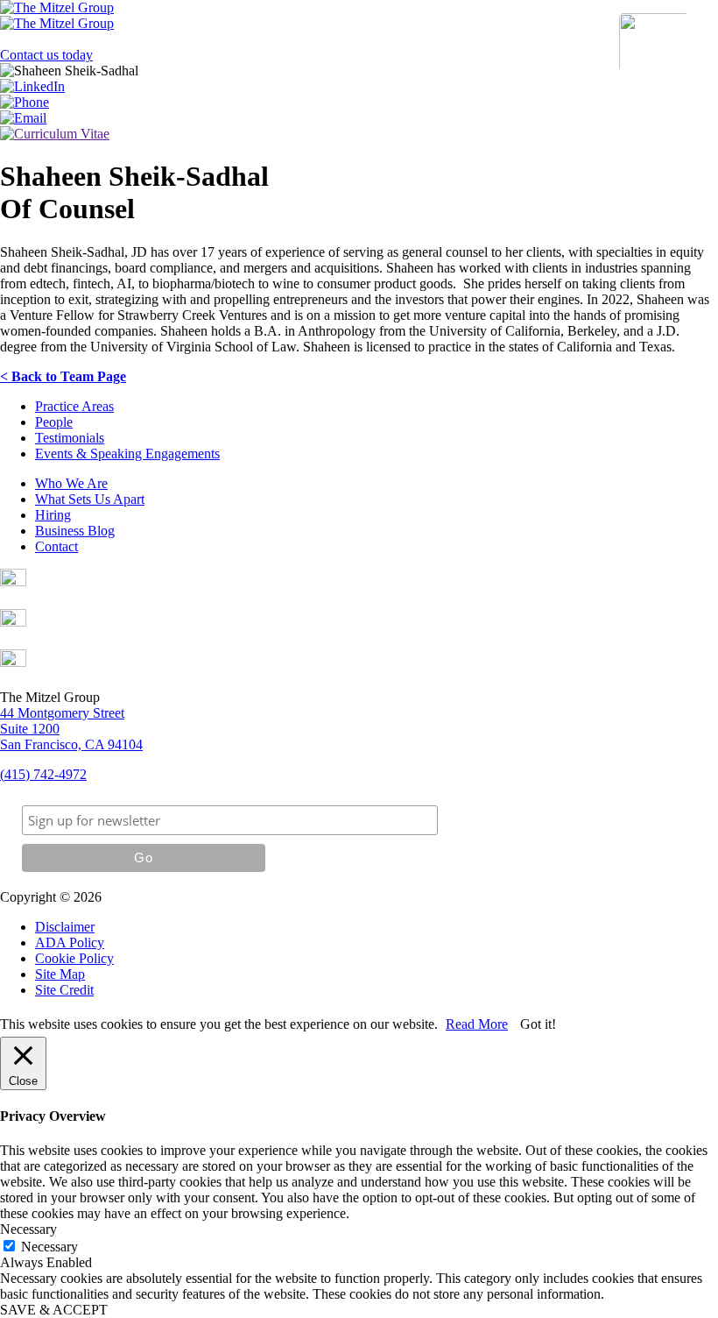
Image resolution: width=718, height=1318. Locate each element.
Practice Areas (74, 406)
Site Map (60, 974)
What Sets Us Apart (89, 499)
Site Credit (64, 989)
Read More (477, 1024)
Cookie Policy (74, 958)
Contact (56, 546)
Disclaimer (65, 926)
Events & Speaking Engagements (127, 453)
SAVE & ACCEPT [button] (54, 1309)
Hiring (53, 514)
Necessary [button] (28, 1229)
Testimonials (69, 437)
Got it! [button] (538, 1024)
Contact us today (46, 54)
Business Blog (75, 530)
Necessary (49, 1246)
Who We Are (71, 483)
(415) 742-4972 (43, 774)
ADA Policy (69, 942)
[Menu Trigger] (654, 42)
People (54, 422)
